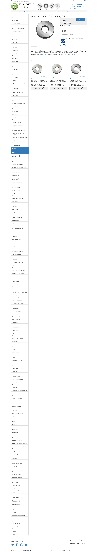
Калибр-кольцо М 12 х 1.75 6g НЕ (39, 77)
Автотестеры (15, 20)
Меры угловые (15, 223)
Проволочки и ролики (16, 311)
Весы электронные (16, 58)
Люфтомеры (15, 201)
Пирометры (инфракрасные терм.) (19, 284)
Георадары (14, 80)
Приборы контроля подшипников (19, 303)
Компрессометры (16, 172)
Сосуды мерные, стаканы (17, 352)
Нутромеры (14, 259)
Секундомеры (15, 341)
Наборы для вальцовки (17, 509)
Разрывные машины (16, 319)
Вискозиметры (15, 69)
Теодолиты (14, 371)
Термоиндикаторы (16, 376)
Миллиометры (15, 507)
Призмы (14, 305)
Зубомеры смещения (16, 117)
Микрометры (15, 233)
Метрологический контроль (18, 228)
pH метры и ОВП (15, 15)
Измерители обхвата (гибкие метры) (18, 491)
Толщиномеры (15, 384)
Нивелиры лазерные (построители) (16, 245)
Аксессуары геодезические (18, 28)
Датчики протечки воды (17, 474)
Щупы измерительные (17, 440)
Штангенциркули (15, 432)
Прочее (13, 451)
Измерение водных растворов (18, 119)
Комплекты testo (15, 170)
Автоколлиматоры (16, 17)
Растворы (14, 518)
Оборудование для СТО (17, 262)
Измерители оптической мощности (19, 494)
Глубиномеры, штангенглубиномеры (17, 89)
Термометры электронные (18, 382)
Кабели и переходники (17, 497)
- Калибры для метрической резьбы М (18, 151)
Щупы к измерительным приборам (19, 443)
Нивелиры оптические (17, 248)
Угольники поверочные (17, 401)
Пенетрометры (15, 281)
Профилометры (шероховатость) (19, 316)
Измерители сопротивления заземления (18, 134)
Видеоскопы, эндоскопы (17, 64)
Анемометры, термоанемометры (19, 36)
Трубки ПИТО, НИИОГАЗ (17, 393)
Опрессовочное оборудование (18, 515)
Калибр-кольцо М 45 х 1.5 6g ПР (77, 77)
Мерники (14, 214)
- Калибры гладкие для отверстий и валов (17, 155)
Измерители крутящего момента (19, 488)
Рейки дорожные (15, 325)
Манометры (14, 206)
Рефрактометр (15, 333)
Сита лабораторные (16, 344)
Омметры (14, 512)
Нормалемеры (15, 257)
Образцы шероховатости (17, 267)
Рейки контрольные (16, 327)
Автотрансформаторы (17, 23)
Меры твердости (15, 220)
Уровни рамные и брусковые (18, 403)
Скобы (13, 349)
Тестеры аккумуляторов (17, 526)
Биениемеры (15, 50)
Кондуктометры (15, 175)
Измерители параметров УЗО (18, 130)
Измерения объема (16, 122)
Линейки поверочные (16, 187)
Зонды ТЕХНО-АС (16, 482)
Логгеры (14, 193)
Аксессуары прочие (16, 31)
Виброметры (15, 61)
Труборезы (14, 531)
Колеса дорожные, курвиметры (19, 167)
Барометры (14, 47)
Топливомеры (15, 387)
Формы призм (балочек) (17, 413)
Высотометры (15, 74)
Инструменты (15, 448)
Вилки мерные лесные (17, 66)
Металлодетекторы (16, 225)
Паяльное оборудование (17, 278)
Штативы (14, 435)
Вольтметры (14, 469)
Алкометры (14, 34)
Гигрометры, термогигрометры (19, 83)
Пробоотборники (15, 308)
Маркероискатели (16, 504)
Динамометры (15, 111)
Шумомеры (14, 437)
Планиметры (15, 286)
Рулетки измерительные (17, 335)
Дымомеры (14, 114)
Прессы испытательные (17, 300)
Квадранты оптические (17, 159)
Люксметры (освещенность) (18, 198)
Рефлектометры (15, 330)
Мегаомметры (15, 209)
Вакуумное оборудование (17, 463)
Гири (13, 85)
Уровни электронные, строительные (16, 407)
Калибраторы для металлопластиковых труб (18, 501)
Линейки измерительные (17, 184)
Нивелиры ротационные (17, 251)
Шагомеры (14, 424)
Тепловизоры (15, 374)
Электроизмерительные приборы (19, 446)
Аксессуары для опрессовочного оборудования (19, 457)
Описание (34, 48)
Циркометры (15, 418)
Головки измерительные (17, 92)
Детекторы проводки (16, 106)
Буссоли (14, 55)
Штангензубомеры (16, 427)
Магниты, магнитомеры (17, 204)
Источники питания (16, 145)
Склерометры (15, 346)
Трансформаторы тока (17, 528)
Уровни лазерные (16, 534)
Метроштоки (14, 231)
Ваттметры (14, 466)
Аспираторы (14, 45)
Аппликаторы (15, 39)
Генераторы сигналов (17, 471)
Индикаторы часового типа (18, 142)
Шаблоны (14, 421)
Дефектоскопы (15, 108)
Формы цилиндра (16, 416)
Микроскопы (14, 236)
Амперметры (15, 460)
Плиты (13, 289)
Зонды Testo (14, 480)
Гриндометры (15, 98)
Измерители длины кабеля (18, 127)
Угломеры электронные (17, 398)
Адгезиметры (15, 25)
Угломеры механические (17, 395)
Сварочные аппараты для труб (19, 520)
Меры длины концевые (17, 217)
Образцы (14, 265)
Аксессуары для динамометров (19, 454)
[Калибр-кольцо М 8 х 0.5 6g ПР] (45, 30)
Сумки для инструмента (17, 360)
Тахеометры (14, 363)
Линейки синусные (16, 190)
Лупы (13, 195)
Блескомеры (15, 53)
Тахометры (14, 365)
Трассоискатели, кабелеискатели (19, 390)
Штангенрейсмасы (16, 429)
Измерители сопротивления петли (19, 137)
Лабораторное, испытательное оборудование (19, 178)
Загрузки (40, 48)
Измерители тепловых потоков (18, 140)
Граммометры (15, 95)
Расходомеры (15, 322)
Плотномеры (15, 295)
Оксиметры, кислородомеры (18, 270)
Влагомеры (14, 72)
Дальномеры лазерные (17, 100)
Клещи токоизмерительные (18, 161)
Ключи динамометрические (18, 164)
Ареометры (14, 42)
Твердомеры (15, 368)
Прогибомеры (15, 314)
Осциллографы (15, 276)
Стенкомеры (15, 354)
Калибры (14, 148)
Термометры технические (17, 379)
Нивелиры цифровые (16, 254)
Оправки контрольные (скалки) (19, 273)
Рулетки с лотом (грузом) (17, 338)
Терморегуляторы (16, 523)
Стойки (13, 357)
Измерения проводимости (18, 125)
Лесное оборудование (17, 182)
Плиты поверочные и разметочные (19, 292)
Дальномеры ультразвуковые (18, 103)
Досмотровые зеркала (17, 477)
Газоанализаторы (16, 77)
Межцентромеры (15, 212)
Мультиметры (15, 242)
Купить (81, 20)
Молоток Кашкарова (16, 239)
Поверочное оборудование (18, 297)
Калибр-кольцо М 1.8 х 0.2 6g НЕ (58, 77)
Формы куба (14, 410)
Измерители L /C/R (16, 485)
